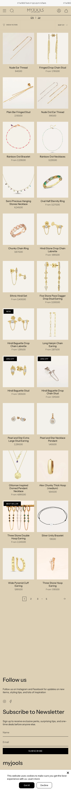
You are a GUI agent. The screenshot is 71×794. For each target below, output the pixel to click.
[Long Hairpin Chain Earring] (52, 324)
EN (32, 17)
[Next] (58, 599)
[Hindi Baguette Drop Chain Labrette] (18, 324)
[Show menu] (4, 11)
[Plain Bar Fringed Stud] (18, 93)
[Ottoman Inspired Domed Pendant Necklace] (18, 466)
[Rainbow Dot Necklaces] (52, 137)
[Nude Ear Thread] (18, 48)
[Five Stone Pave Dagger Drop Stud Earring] (52, 276)
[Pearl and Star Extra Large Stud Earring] (18, 418)
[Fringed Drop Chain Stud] (52, 48)
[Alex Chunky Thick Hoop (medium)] (52, 466)
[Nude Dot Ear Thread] (52, 93)
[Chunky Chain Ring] (18, 229)
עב (39, 17)
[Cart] (66, 11)
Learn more (34, 778)
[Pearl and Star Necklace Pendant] (52, 418)
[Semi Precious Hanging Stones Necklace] (18, 182)
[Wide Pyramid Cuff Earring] (18, 563)
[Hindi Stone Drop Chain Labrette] (52, 229)
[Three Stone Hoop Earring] (52, 563)
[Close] (68, 773)
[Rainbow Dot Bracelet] (18, 137)
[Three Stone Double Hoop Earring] (18, 516)
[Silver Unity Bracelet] (52, 516)
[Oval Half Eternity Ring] (52, 182)
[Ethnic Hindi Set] (18, 276)
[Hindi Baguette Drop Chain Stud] (52, 371)
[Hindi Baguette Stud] (18, 371)
